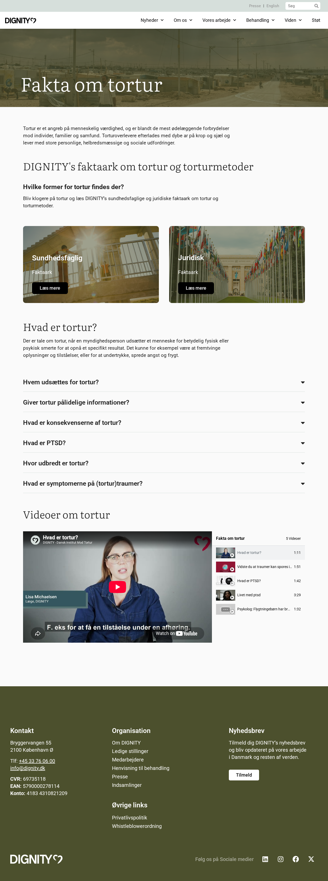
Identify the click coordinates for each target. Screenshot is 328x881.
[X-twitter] (311, 859)
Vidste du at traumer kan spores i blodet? (269, 567)
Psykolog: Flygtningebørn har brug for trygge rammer (279, 609)
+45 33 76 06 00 (37, 761)
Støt (316, 20)
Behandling (257, 20)
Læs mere (50, 288)
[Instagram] (280, 859)
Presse (255, 6)
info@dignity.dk (27, 768)
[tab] (258, 553)
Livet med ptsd (249, 595)
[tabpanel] (117, 587)
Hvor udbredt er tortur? (55, 463)
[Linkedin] (265, 859)
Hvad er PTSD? (44, 443)
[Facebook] (296, 859)
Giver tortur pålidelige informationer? (76, 402)
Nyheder (149, 20)
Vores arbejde (216, 20)
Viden (290, 20)
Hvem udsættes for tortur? (61, 382)
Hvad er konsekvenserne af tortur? (72, 422)
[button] (164, 382)
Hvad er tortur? (249, 553)
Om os (180, 20)
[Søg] (316, 6)
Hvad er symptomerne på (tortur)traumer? (82, 483)
